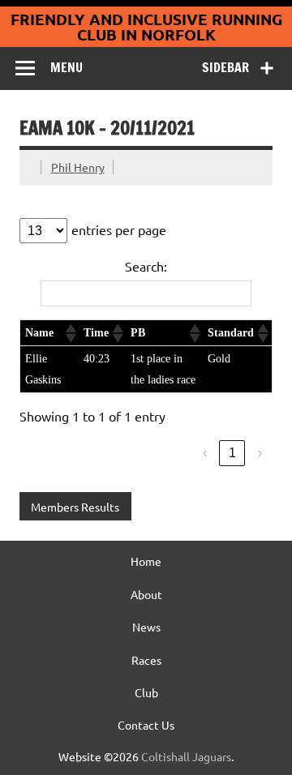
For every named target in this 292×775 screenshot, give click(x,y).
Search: (146, 266)
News (146, 626)
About (146, 594)
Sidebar (225, 67)
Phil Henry (78, 167)
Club (146, 692)
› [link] (260, 453)
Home (146, 561)
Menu (66, 67)
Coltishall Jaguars (186, 756)
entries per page (118, 229)
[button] (70, 333)
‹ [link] (205, 453)
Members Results (75, 506)
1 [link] (232, 453)
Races (146, 660)
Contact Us (146, 724)
